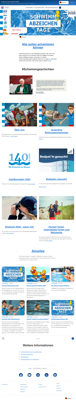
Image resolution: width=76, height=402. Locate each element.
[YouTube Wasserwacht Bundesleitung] (29, 375)
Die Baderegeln (24, 356)
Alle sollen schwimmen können (38, 45)
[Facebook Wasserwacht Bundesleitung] (21, 375)
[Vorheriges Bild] (64, 85)
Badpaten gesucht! (56, 179)
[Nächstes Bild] (11, 85)
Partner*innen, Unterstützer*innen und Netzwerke (56, 229)
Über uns (19, 129)
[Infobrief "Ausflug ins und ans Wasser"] (38, 307)
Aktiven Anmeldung (24, 386)
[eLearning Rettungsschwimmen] (13, 307)
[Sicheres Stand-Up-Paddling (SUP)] (38, 274)
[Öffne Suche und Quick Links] (60, 8)
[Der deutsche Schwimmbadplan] (62, 274)
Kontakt (58, 385)
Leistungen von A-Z (42, 386)
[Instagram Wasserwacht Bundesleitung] (38, 375)
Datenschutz (59, 390)
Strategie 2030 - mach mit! (19, 226)
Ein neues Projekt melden (39, 7)
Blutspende (22, 391)
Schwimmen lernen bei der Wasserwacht (31, 351)
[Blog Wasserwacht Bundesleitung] (55, 375)
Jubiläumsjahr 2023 (19, 179)
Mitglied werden (23, 384)
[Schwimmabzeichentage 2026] (13, 274)
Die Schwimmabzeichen (27, 354)
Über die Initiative (29, 7)
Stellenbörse (22, 389)
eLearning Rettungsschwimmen (51, 7)
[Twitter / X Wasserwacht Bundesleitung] (46, 375)
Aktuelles (38, 251)
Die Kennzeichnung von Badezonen (30, 359)
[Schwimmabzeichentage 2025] (62, 307)
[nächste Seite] (73, 338)
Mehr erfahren (14, 136)
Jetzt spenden (5, 384)
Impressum (59, 388)
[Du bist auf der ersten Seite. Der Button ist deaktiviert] (3, 338)
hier (50, 60)
